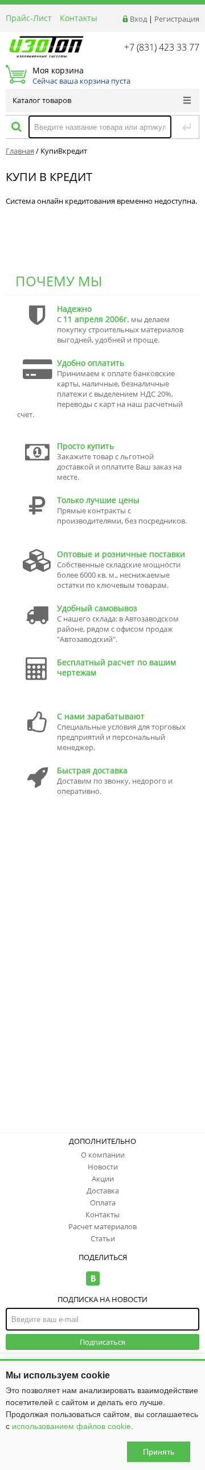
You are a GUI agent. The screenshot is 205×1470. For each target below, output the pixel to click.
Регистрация (176, 19)
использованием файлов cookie (71, 1426)
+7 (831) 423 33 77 (161, 47)
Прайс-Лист (29, 18)
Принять (158, 1451)
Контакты (78, 18)
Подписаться (102, 1342)
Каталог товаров (42, 100)
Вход (138, 19)
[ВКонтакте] (93, 1278)
